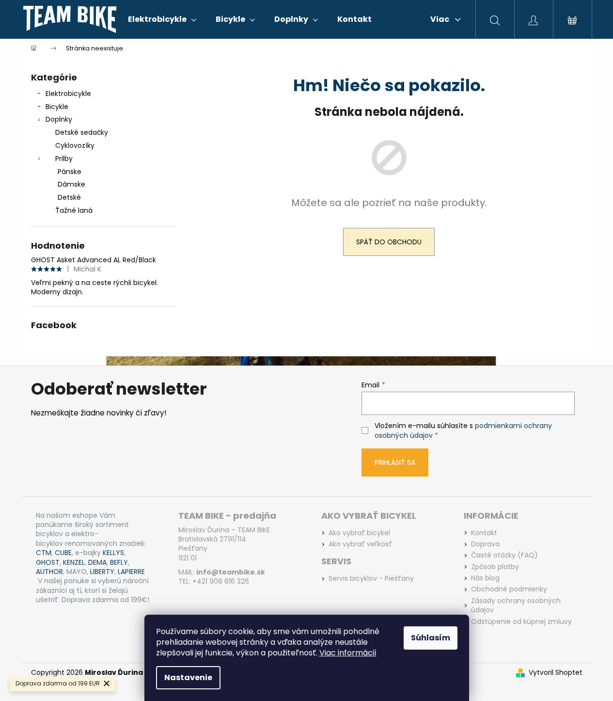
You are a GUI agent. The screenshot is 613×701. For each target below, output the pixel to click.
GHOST (48, 562)
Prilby (64, 158)
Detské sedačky (81, 132)
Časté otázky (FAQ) (504, 555)
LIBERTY (102, 571)
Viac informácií (348, 652)
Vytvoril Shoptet (555, 672)
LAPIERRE (131, 571)
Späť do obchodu (389, 242)
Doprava (485, 544)
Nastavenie (188, 677)
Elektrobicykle (68, 93)
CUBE (63, 553)
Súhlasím (430, 637)
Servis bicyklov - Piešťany (371, 578)
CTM (43, 553)
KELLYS (113, 553)
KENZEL (74, 562)
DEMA (97, 562)
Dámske (71, 184)
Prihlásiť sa (395, 462)
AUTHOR (49, 571)
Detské (69, 197)
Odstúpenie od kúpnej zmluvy (521, 621)
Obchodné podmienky (509, 589)
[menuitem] (162, 19)
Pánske (69, 171)
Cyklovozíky (74, 145)
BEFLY (119, 562)
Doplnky (59, 119)
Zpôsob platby (495, 567)
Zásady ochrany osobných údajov (516, 605)
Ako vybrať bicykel (359, 533)
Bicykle (57, 107)
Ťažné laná (74, 210)
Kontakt (484, 533)
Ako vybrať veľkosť (360, 544)
